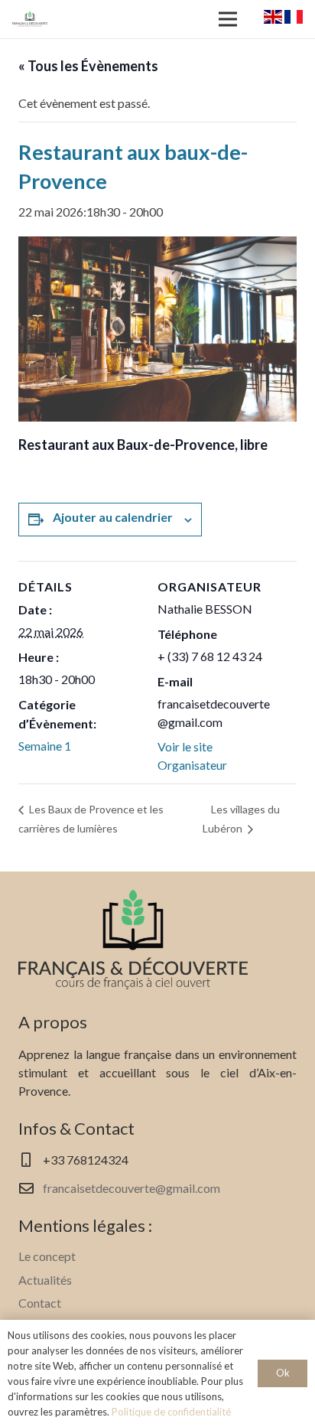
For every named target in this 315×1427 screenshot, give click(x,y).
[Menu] (228, 19)
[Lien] (29, 19)
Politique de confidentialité (171, 1412)
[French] (293, 18)
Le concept (47, 1256)
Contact (39, 1302)
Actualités (45, 1279)
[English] (273, 18)
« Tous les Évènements (88, 65)
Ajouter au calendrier (113, 517)
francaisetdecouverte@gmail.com (131, 1188)
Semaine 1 (44, 745)
